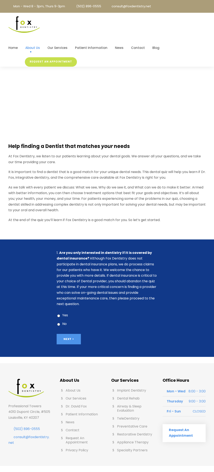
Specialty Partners (132, 450)
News (119, 48)
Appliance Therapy (133, 442)
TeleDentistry (128, 418)
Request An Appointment (51, 61)
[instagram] (204, 6)
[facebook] (187, 6)
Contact (138, 48)
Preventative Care (132, 426)
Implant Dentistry (131, 390)
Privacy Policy (77, 450)
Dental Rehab (128, 398)
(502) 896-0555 (88, 6)
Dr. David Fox (76, 406)
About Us (32, 48)
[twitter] (198, 6)
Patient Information (91, 48)
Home (13, 48)
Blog (155, 48)
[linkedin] (192, 6)
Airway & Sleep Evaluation (129, 408)
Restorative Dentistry (134, 434)
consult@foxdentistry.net (131, 6)
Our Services (57, 48)
